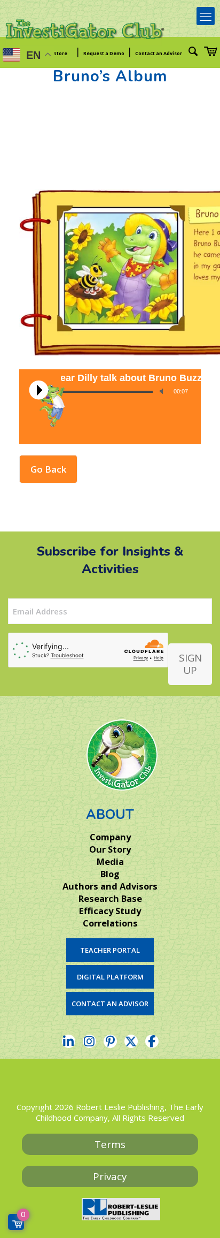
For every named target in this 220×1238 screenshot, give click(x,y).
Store (60, 53)
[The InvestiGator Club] (85, 37)
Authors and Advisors (110, 886)
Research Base (110, 899)
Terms (110, 1144)
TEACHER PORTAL (110, 950)
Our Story (110, 849)
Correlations (110, 923)
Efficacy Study (110, 911)
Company (110, 837)
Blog (110, 874)
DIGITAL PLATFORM (110, 977)
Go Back (48, 469)
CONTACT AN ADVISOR (110, 1003)
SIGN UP (190, 664)
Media (110, 862)
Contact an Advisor (158, 53)
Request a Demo (103, 53)
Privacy (110, 1176)
